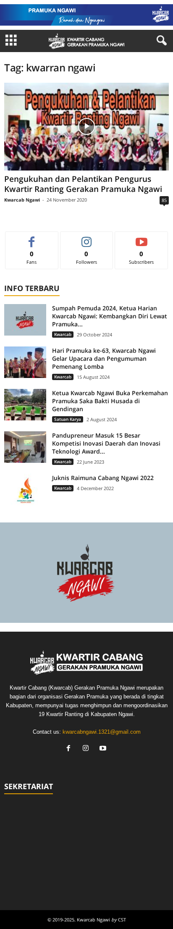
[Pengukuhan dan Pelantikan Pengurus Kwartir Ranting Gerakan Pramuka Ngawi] (86, 127)
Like (32, 238)
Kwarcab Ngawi (22, 200)
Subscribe (141, 238)
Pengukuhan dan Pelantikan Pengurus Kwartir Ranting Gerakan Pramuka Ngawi (83, 183)
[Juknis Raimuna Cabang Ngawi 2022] (25, 489)
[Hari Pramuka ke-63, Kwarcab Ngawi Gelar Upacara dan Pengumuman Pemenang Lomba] (25, 362)
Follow (87, 238)
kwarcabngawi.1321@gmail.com (102, 732)
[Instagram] (87, 749)
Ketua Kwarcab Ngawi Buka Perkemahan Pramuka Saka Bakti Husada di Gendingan (110, 401)
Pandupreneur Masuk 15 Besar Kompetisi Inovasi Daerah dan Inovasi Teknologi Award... (106, 443)
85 (164, 200)
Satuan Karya (67, 419)
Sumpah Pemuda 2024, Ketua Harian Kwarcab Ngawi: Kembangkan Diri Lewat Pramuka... (109, 316)
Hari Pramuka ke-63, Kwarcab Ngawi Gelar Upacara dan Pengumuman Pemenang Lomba (104, 358)
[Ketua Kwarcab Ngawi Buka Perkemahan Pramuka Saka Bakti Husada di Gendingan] (25, 404)
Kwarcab (62, 334)
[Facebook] (70, 749)
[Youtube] (104, 749)
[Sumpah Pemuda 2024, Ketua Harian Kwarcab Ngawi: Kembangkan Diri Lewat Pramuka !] (25, 320)
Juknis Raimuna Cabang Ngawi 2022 (103, 478)
